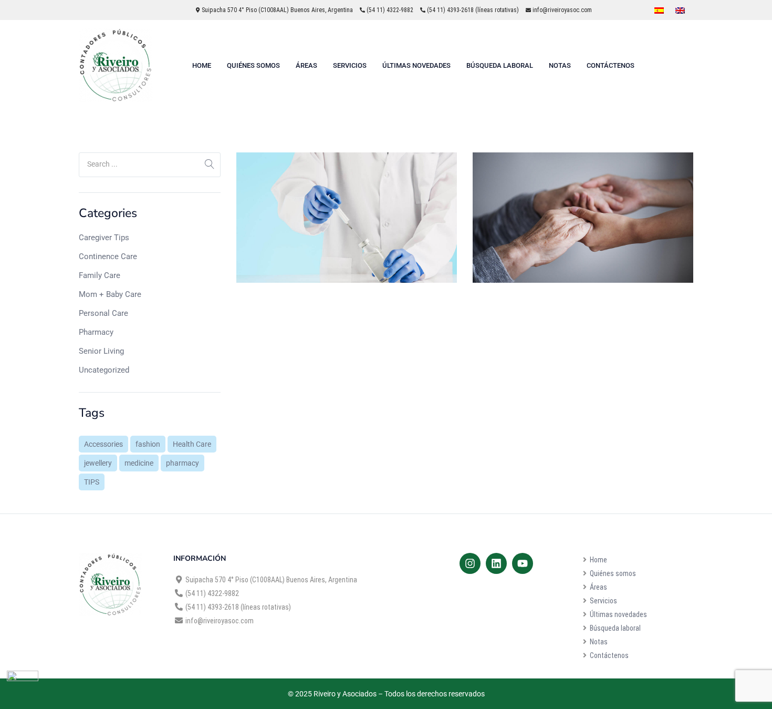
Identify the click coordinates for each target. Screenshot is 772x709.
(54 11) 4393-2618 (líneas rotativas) (473, 10)
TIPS (91, 482)
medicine (138, 463)
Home (201, 65)
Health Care (192, 444)
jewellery (98, 463)
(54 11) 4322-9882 (390, 10)
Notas (560, 65)
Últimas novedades (416, 65)
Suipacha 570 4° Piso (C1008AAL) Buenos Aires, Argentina (276, 10)
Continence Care (108, 256)
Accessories (103, 444)
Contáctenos (610, 65)
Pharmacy (96, 332)
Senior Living (101, 351)
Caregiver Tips (104, 237)
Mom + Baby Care (110, 294)
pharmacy (182, 463)
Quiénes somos (253, 65)
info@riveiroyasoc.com (562, 10)
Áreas (306, 65)
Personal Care (103, 313)
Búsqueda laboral (499, 65)
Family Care (99, 275)
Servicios (350, 65)
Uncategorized (104, 370)
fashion (147, 444)
